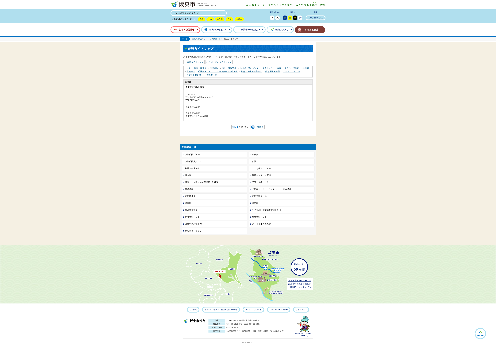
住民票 (220, 19)
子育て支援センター (261, 182)
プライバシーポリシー (279, 310)
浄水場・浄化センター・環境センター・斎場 (260, 68)
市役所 (255, 154)
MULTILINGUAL (316, 18)
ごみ (210, 19)
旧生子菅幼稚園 (192, 107)
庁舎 (189, 68)
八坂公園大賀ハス (193, 161)
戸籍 (229, 19)
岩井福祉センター (193, 217)
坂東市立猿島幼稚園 (194, 87)
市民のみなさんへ (199, 39)
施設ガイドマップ (195, 62)
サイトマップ (301, 310)
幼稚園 (306, 68)
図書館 (188, 203)
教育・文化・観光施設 (251, 71)
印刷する (260, 127)
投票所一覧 (212, 75)
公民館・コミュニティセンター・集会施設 (218, 71)
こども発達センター (261, 168)
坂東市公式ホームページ (193, 4)
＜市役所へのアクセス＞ (299, 280)
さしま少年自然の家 (261, 224)
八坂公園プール (192, 154)
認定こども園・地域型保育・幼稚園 (201, 182)
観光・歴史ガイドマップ (220, 62)
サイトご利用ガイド (253, 310)
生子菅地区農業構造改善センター (267, 210)
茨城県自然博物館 (193, 224)
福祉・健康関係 (229, 68)
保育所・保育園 (292, 68)
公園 (254, 161)
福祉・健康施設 (192, 168)
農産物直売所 (191, 210)
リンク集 (193, 310)
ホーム (185, 39)
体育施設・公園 (272, 71)
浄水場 (188, 175)
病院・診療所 (200, 68)
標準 (300, 18)
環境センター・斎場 (261, 175)
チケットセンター (195, 75)
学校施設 (191, 71)
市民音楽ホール (259, 196)
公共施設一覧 (215, 39)
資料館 (255, 203)
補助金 (239, 19)
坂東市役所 (197, 321)
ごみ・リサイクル (291, 71)
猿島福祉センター (260, 217)
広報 (201, 19)
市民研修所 (190, 196)
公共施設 (214, 68)
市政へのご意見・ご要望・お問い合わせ (221, 310)
